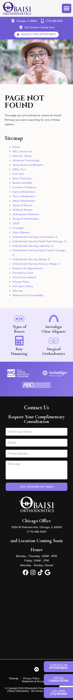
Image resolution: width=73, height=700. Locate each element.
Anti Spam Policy (22, 286)
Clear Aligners (21, 232)
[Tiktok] (40, 572)
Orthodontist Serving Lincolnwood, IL (35, 236)
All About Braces (22, 209)
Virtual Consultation (24, 277)
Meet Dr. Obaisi (22, 155)
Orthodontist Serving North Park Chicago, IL (39, 241)
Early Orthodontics (23, 191)
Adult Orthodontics (23, 200)
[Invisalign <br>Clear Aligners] (54, 318)
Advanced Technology (26, 160)
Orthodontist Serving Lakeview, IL (33, 245)
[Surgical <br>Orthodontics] (54, 341)
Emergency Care (22, 272)
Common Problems (24, 187)
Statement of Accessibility (28, 295)
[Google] (48, 572)
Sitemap (17, 290)
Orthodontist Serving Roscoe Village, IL (36, 263)
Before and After (22, 182)
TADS (15, 223)
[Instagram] (33, 572)
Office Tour (19, 169)
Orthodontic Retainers (26, 214)
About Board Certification (27, 164)
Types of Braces (22, 205)
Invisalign (18, 227)
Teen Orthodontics (23, 196)
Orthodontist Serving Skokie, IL (31, 259)
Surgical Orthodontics (25, 218)
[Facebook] (25, 572)
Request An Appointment (27, 268)
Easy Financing (21, 178)
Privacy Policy (20, 281)
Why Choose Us (22, 151)
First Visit (18, 173)
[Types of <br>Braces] (19, 318)
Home (16, 146)
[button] (66, 8)
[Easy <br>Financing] (19, 341)
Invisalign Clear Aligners (54, 329)
